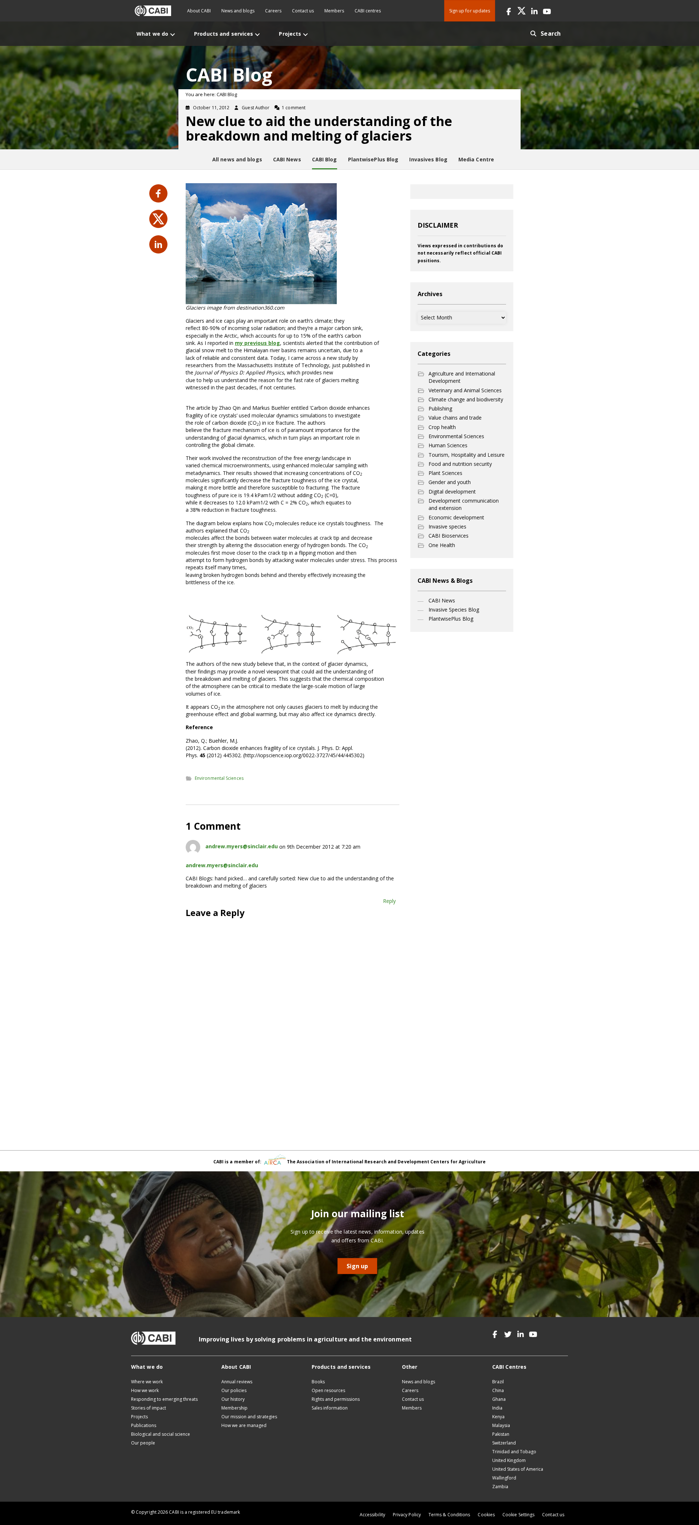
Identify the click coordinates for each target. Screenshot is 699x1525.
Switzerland (504, 1443)
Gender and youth (450, 482)
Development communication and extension (464, 504)
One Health (442, 545)
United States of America (517, 1469)
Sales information (330, 1408)
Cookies (486, 1515)
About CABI (199, 11)
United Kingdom (509, 1460)
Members (334, 11)
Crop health (442, 427)
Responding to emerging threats (164, 1399)
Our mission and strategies (249, 1417)
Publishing (440, 408)
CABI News (442, 600)
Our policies (233, 1390)
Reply (389, 900)
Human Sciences (448, 445)
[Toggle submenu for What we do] (172, 34)
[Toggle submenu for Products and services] (257, 34)
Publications (143, 1425)
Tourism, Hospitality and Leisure (467, 454)
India (497, 1408)
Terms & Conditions (449, 1515)
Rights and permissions (336, 1399)
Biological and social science (160, 1434)
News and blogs (237, 11)
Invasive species (447, 526)
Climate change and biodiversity (466, 399)
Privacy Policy (407, 1515)
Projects (139, 1417)
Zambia (500, 1486)
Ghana (499, 1399)
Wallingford (504, 1478)
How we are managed (243, 1425)
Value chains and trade (455, 417)
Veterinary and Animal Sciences (465, 390)
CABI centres (368, 11)
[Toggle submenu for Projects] (305, 34)
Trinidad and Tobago (514, 1452)
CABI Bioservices (449, 535)
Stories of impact (148, 1408)
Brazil (498, 1382)
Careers (273, 11)
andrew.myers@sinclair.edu (241, 846)
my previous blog (257, 342)
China (498, 1390)
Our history (233, 1399)
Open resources (328, 1390)
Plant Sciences (445, 472)
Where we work (147, 1382)
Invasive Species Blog (454, 609)
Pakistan (500, 1434)
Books (318, 1382)
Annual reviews (236, 1382)
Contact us (303, 11)
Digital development (452, 491)
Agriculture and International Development (462, 377)
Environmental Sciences (219, 778)
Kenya (498, 1417)
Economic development (456, 517)
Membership (234, 1408)
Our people (143, 1443)
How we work (145, 1390)
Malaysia (501, 1425)
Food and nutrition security (460, 463)
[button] (508, 10)
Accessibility (372, 1515)
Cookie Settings (518, 1515)
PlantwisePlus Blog (451, 618)
